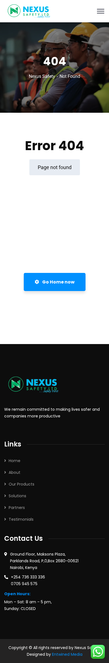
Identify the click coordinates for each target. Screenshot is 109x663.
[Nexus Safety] (30, 10)
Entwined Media (67, 654)
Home (14, 460)
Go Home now (58, 282)
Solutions (17, 496)
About (14, 472)
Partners (17, 507)
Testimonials (21, 519)
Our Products (21, 484)
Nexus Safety (42, 76)
